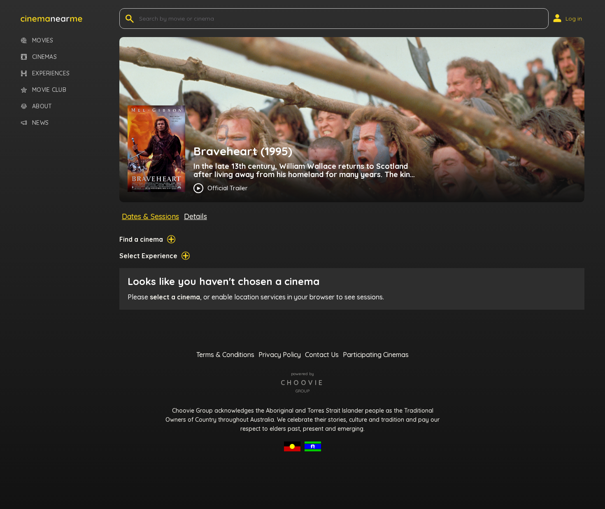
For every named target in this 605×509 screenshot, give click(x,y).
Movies (43, 40)
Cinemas (44, 57)
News (40, 122)
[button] (51, 18)
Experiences (51, 73)
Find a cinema (141, 239)
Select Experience (148, 256)
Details (195, 216)
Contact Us (322, 354)
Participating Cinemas (376, 354)
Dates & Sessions (150, 216)
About (42, 106)
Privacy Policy (279, 354)
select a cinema (175, 297)
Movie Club (49, 89)
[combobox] (140, 18)
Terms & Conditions (225, 354)
